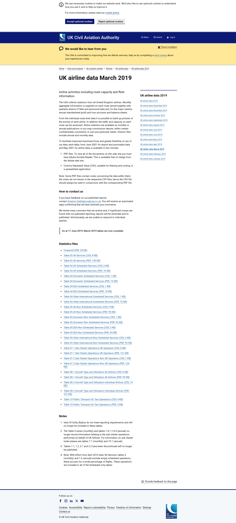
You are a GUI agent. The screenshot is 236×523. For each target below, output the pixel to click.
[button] (167, 47)
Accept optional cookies (79, 21)
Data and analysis (75, 68)
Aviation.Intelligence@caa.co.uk (84, 201)
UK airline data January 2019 (152, 159)
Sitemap (147, 507)
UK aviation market (94, 68)
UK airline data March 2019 (152, 149)
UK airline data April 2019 (151, 144)
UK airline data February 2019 (153, 154)
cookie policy (112, 12)
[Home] (62, 37)
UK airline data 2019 (140, 68)
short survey (160, 55)
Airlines (109, 68)
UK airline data (122, 68)
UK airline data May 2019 (151, 139)
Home (61, 68)
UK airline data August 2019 (152, 125)
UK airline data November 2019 (153, 110)
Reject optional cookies (111, 21)
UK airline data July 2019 (151, 130)
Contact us (64, 511)
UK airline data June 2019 (151, 134)
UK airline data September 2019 (154, 120)
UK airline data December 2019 (153, 106)
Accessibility (75, 507)
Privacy (111, 507)
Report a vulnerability (95, 507)
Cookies (63, 507)
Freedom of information (128, 507)
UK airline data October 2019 (152, 115)
